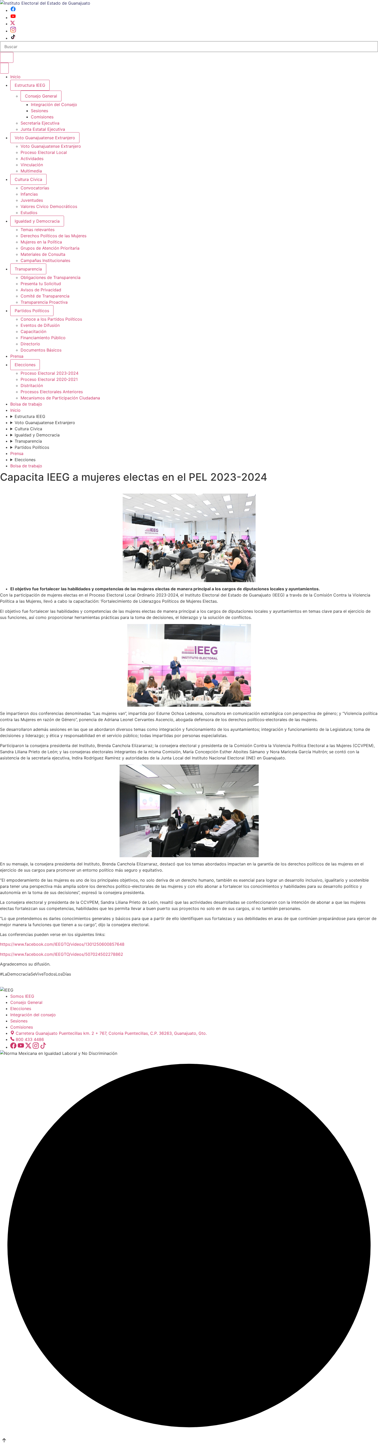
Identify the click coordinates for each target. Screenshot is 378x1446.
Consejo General (26, 1002)
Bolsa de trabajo (26, 404)
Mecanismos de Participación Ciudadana (60, 397)
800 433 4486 (30, 1039)
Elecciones (25, 364)
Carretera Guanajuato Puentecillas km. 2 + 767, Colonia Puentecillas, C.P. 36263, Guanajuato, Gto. (111, 1033)
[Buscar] (6, 57)
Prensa (16, 356)
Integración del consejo (33, 1014)
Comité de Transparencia (45, 296)
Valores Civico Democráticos (49, 206)
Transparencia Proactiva (44, 302)
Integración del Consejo (54, 104)
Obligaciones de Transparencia (50, 277)
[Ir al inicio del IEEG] (45, 3)
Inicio (15, 76)
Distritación (32, 385)
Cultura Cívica (28, 179)
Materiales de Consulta (43, 254)
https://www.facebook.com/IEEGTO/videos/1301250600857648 (62, 944)
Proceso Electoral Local (44, 152)
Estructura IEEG (30, 85)
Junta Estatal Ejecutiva (43, 129)
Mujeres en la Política (41, 241)
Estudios (29, 212)
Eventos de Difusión (40, 325)
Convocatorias (35, 187)
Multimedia (31, 170)
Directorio (30, 343)
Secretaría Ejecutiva (40, 123)
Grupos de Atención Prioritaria (50, 248)
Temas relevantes (38, 229)
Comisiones (42, 116)
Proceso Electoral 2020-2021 (49, 379)
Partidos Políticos (32, 310)
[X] (12, 23)
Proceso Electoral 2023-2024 (49, 373)
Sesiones (39, 110)
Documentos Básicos (41, 350)
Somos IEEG (22, 996)
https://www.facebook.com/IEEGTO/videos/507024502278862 (61, 954)
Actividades (32, 158)
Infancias (29, 194)
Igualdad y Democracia (37, 221)
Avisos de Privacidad (41, 289)
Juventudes (32, 200)
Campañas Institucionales (45, 260)
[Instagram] (13, 30)
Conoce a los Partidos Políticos (51, 319)
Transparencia (28, 268)
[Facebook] (13, 10)
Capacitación (33, 331)
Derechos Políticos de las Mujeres (53, 235)
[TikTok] (13, 38)
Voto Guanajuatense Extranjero (45, 137)
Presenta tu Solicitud (41, 283)
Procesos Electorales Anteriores (52, 391)
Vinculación (32, 164)
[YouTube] (13, 17)
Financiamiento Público (43, 337)
